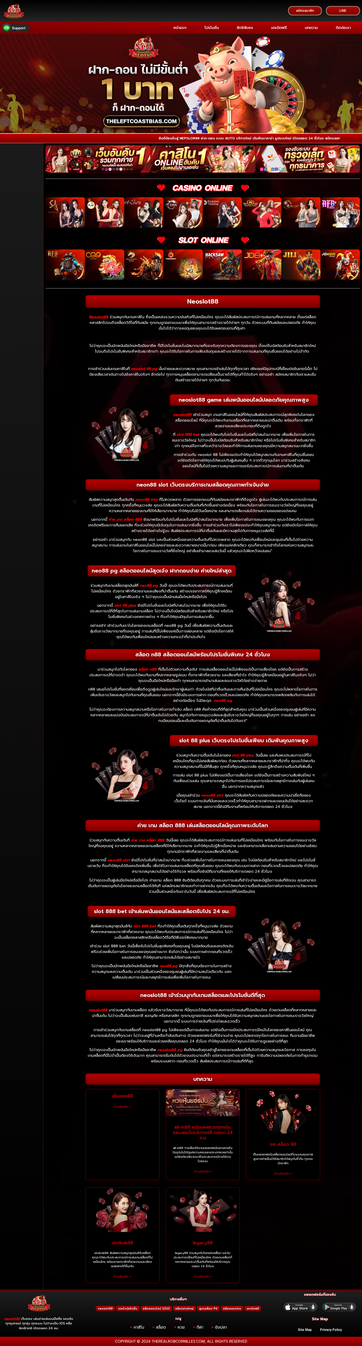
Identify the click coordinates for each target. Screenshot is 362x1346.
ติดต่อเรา (343, 28)
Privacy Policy (331, 1330)
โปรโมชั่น (211, 28)
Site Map (305, 1330)
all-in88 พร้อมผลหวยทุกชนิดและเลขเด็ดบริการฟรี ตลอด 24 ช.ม (203, 1132)
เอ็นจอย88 (122, 1096)
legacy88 (203, 1243)
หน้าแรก (179, 28)
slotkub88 (122, 1243)
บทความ (311, 28)
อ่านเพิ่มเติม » (122, 1107)
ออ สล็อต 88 (283, 1144)
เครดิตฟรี (279, 28)
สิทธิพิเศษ (245, 28)
